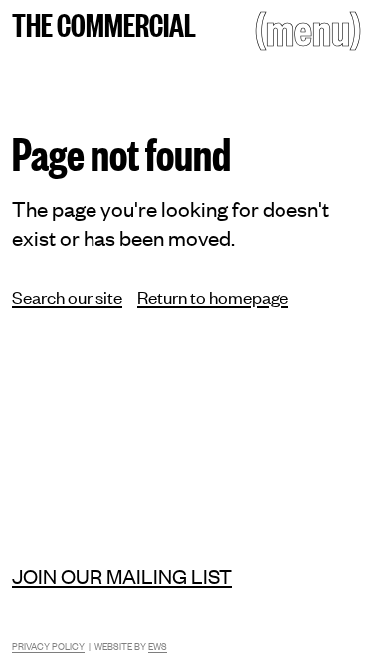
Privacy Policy (48, 645)
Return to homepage (212, 296)
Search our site (67, 296)
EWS (157, 645)
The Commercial (104, 23)
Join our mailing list (122, 575)
